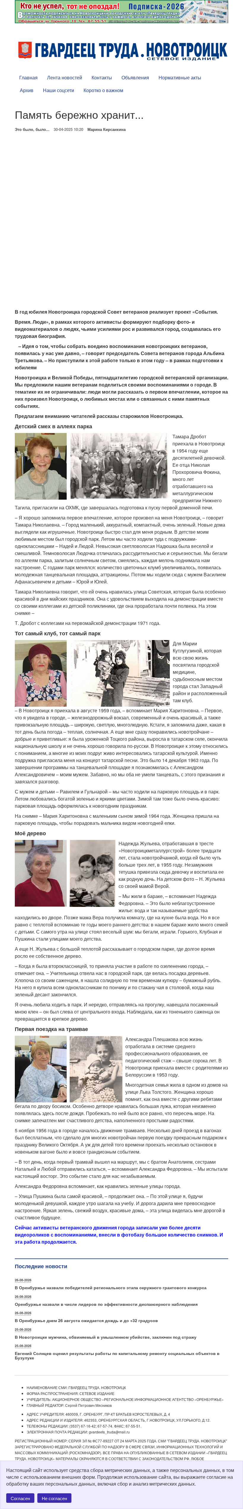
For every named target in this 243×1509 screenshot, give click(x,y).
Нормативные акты (180, 77)
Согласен (20, 1498)
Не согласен (54, 1498)
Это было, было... (32, 129)
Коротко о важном (103, 90)
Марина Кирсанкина (106, 129)
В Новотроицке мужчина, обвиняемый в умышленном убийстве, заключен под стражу (105, 1337)
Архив (26, 90)
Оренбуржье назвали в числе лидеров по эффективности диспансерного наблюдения (106, 1304)
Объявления (135, 77)
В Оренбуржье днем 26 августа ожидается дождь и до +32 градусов (86, 1320)
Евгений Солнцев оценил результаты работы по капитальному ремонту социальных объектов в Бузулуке (117, 1355)
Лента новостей (64, 77)
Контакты (102, 77)
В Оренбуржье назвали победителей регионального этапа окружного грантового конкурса (111, 1287)
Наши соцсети (58, 90)
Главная (28, 77)
